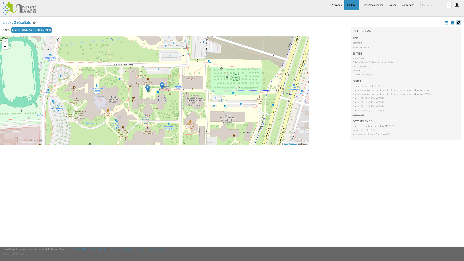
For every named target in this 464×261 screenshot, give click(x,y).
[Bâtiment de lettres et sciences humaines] (162, 85)
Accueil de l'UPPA (78, 249)
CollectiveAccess (18, 254)
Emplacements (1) (361, 47)
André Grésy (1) (360, 58)
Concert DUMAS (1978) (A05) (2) (368, 98)
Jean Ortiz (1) (359, 70)
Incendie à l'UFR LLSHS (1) (365, 130)
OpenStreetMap (290, 143)
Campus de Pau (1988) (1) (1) (366, 86)
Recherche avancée (372, 5)
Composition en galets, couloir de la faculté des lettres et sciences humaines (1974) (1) (393, 90)
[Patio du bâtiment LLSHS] (147, 88)
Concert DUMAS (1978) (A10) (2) (368, 106)
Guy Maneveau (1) (361, 66)
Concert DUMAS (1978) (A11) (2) (368, 110)
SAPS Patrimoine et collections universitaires (112, 249)
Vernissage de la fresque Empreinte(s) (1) (371, 134)
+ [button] (5, 41)
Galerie (392, 5)
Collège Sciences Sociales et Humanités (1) (373, 62)
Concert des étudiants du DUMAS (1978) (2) (373, 126)
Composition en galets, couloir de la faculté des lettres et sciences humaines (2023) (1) (393, 94)
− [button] (5, 46)
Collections (408, 5)
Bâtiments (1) (359, 43)
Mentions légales (157, 249)
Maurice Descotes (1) (362, 75)
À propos (337, 5)
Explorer (351, 5)
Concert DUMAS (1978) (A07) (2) (368, 102)
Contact (141, 249)
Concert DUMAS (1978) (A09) (30, 30)
